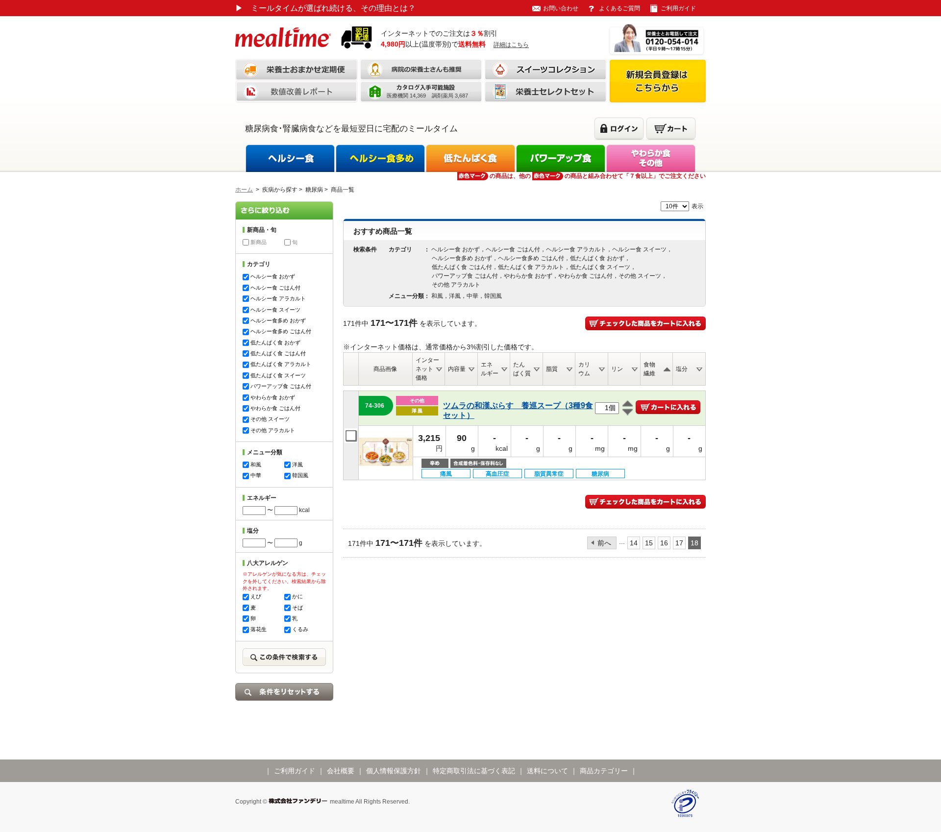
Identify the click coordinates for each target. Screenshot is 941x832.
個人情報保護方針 (393, 771)
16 (664, 543)
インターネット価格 (427, 369)
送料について (547, 771)
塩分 (682, 369)
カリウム (584, 369)
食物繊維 (649, 369)
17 (679, 543)
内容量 (457, 369)
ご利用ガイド (678, 8)
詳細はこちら (511, 45)
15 (649, 543)
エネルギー (489, 369)
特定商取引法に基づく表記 (474, 771)
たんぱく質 (522, 369)
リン (617, 369)
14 (634, 543)
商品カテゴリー (604, 771)
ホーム (244, 189)
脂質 (552, 369)
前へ (604, 543)
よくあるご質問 (619, 8)
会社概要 (340, 771)
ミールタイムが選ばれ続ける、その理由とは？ (325, 8)
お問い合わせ (560, 8)
